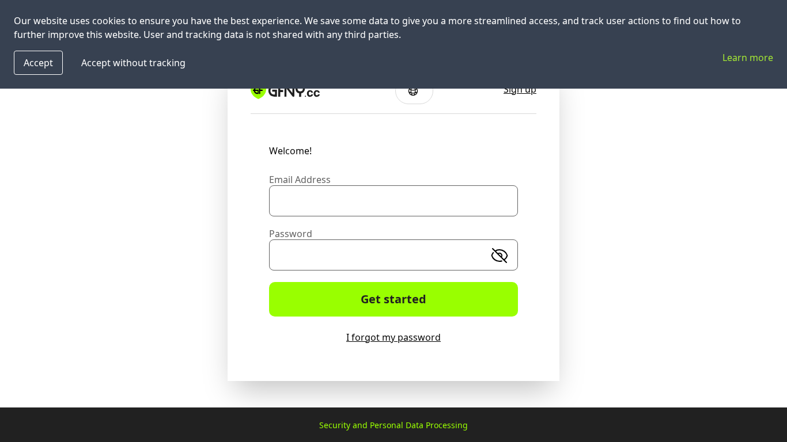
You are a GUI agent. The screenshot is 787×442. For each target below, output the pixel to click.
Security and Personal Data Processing (393, 425)
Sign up (520, 89)
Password (290, 233)
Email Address (300, 179)
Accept (38, 62)
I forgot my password (393, 337)
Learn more (747, 57)
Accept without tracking (133, 62)
